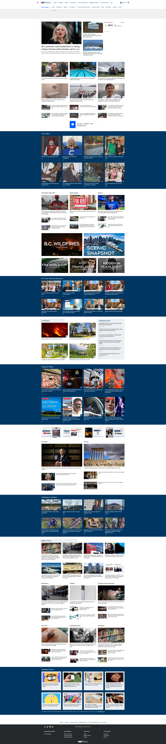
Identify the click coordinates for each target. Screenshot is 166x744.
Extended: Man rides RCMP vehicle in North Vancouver (93, 530)
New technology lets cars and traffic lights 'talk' (93, 418)
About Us (62, 722)
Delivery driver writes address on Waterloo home (92, 512)
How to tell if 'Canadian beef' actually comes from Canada (51, 390)
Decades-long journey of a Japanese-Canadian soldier (93, 157)
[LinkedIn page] (52, 727)
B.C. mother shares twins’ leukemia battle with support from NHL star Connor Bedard (116, 218)
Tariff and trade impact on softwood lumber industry (93, 312)
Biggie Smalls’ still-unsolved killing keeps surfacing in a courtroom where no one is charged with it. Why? (83, 645)
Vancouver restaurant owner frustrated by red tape (91, 184)
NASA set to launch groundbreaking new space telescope (93, 390)
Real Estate (108, 7)
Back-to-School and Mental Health (114, 311)
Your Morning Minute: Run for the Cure (113, 184)
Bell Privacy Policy (68, 733)
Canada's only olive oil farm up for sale (79, 359)
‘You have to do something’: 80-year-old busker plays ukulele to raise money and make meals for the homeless (54, 213)
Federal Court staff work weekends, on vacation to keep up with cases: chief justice (61, 468)
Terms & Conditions (68, 735)
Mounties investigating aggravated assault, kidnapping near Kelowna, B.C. (87, 114)
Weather (65, 7)
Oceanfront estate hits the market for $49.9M (53, 359)
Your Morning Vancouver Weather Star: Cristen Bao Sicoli (71, 312)
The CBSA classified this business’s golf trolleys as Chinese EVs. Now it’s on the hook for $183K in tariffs (72, 556)
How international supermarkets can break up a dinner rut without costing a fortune (116, 651)
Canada (61, 2)
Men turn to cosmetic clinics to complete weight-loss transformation (86, 608)
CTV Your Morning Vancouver (83, 7)
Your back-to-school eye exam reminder (49, 312)
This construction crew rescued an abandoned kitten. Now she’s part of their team (116, 659)
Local (55, 2)
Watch (66, 2)
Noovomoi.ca (106, 735)
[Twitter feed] (45, 727)
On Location (103, 722)
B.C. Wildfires (72, 7)
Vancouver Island (96, 7)
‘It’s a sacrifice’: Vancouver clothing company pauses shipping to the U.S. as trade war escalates (59, 114)
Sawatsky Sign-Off (83, 722)
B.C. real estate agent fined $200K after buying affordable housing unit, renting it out (93, 576)
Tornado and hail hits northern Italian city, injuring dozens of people (110, 602)
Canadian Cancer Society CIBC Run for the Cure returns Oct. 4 (114, 293)
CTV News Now (104, 2)
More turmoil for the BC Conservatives (69, 293)
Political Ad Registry (68, 737)
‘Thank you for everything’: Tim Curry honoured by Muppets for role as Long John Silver (87, 652)
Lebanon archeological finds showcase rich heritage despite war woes (102, 468)
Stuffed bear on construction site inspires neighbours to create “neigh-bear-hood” (59, 227)
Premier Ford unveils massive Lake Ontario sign (51, 418)
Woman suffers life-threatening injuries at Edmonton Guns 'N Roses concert (114, 419)
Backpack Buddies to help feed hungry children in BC (92, 293)
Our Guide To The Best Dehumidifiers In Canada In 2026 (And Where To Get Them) (93, 706)
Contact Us (67, 722)
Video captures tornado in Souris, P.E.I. (71, 512)
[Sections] (37, 2)
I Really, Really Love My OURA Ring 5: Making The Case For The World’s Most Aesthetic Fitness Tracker (114, 685)
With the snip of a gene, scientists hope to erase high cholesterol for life (87, 616)
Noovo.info (106, 733)
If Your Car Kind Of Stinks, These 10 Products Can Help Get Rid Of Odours (114, 706)
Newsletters (59, 7)
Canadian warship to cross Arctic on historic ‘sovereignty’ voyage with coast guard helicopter (51, 576)
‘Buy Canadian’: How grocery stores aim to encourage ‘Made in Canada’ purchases (72, 576)
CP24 (85, 733)
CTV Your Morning (82, 2)
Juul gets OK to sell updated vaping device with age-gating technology (82, 602)
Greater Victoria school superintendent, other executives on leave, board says (92, 36)
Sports (102, 7)
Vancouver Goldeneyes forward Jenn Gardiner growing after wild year (115, 225)
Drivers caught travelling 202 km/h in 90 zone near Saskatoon (72, 390)
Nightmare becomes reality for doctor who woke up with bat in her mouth (115, 556)
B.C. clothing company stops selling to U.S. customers (72, 184)
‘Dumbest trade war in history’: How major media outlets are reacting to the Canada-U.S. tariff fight (114, 576)
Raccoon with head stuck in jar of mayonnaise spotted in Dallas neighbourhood (113, 531)
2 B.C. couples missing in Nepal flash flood (114, 157)
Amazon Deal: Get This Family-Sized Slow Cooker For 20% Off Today (50, 685)
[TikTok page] (47, 727)
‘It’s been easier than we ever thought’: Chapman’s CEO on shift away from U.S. (71, 419)
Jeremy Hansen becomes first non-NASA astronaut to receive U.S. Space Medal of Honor (59, 658)
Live (111, 2)
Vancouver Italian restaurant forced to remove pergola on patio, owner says (59, 106)
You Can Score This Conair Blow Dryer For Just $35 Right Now (51, 705)
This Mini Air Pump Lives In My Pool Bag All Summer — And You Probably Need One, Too (72, 685)
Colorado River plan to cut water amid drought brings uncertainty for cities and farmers (116, 608)
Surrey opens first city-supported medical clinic (50, 184)
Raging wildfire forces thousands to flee (52, 339)
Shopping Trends (93, 2)
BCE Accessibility (47, 733)
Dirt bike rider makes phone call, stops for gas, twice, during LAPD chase (50, 531)
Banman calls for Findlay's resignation (69, 157)
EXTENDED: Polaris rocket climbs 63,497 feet (50, 512)
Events (119, 7)
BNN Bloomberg (87, 735)
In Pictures (73, 2)
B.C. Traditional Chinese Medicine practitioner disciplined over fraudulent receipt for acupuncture (116, 114)
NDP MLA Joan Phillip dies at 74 (50, 156)
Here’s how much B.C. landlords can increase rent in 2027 (82, 212)
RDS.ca (105, 737)
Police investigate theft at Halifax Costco (113, 512)
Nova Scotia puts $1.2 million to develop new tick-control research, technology (54, 644)
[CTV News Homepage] (46, 2)
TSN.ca (85, 737)
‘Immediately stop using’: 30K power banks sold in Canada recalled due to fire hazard (93, 556)
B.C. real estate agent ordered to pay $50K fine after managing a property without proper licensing (87, 225)
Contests (115, 7)
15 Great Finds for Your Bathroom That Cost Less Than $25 (93, 684)
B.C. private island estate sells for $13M (79, 339)
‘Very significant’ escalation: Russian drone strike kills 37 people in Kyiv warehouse (114, 391)
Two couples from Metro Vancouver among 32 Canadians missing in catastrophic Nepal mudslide (116, 106)
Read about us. (101, 711)
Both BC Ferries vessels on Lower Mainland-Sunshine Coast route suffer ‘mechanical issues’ (93, 54)
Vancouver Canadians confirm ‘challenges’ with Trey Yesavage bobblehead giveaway (110, 212)
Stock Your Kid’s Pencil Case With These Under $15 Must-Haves (72, 705)
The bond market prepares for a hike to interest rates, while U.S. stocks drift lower (58, 617)
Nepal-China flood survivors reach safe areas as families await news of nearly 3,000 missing (116, 615)
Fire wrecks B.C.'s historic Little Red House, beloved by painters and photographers (111, 79)
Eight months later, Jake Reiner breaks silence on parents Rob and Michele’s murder (87, 659)
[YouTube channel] (50, 727)
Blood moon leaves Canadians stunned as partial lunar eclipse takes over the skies (58, 650)
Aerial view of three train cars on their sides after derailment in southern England (72, 531)
